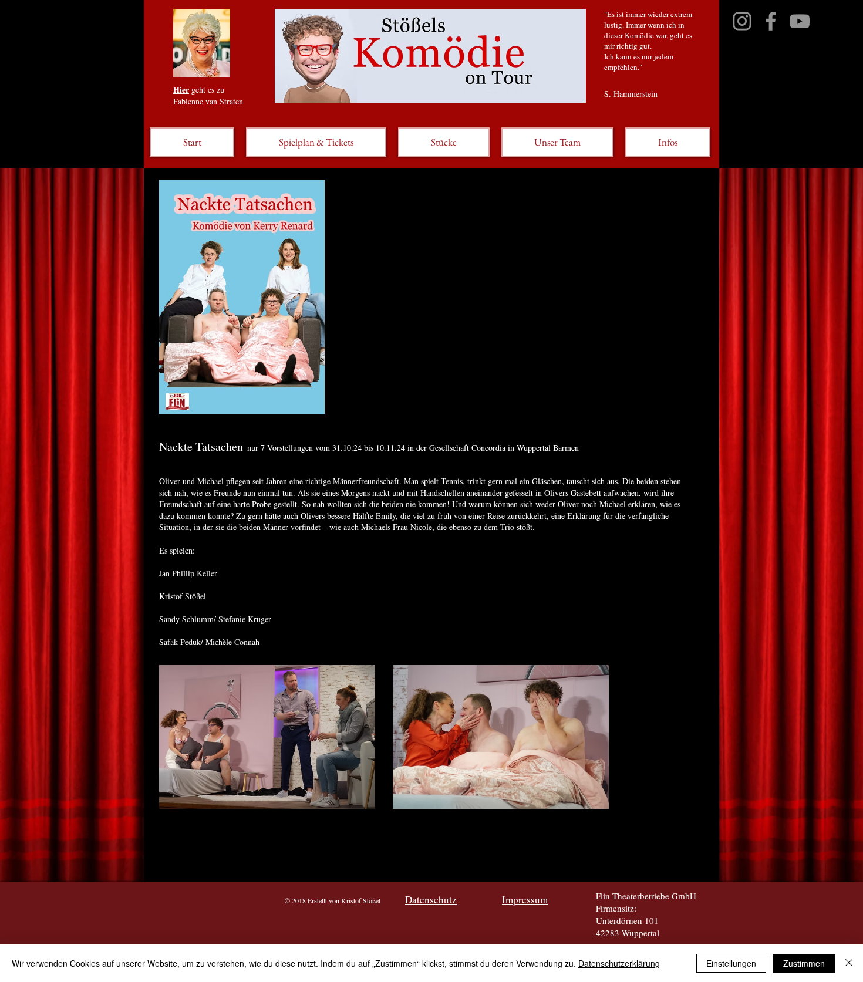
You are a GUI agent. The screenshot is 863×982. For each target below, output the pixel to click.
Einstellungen (731, 963)
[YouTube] (799, 21)
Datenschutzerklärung (619, 963)
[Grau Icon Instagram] (742, 21)
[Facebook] (771, 21)
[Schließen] (849, 963)
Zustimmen (804, 963)
